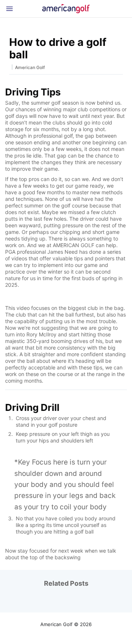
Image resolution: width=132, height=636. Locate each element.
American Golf (30, 67)
